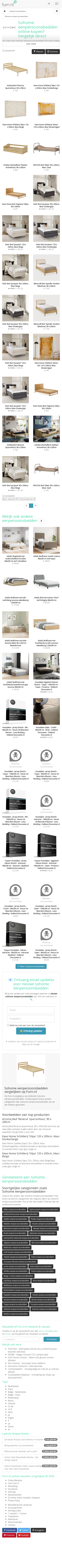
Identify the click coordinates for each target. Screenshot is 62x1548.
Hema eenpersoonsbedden (42, 1257)
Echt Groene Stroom (17, 1357)
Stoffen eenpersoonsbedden (15, 1271)
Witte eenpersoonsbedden (15, 1209)
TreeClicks (12, 1348)
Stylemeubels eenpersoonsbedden (44, 1209)
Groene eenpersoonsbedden (16, 1299)
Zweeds (11, 1403)
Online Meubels (15, 1480)
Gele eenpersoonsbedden (41, 1266)
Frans (10, 1389)
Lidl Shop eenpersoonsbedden (16, 1280)
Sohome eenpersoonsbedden (44, 1309)
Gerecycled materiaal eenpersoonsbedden (21, 1238)
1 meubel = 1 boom (17, 1513)
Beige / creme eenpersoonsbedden (18, 1276)
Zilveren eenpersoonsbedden (16, 1309)
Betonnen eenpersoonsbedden (17, 1228)
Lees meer (31, 43)
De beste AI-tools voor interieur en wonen (30, 1439)
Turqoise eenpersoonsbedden (43, 1304)
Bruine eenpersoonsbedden (43, 1299)
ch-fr (10, 1409)
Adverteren (13, 1519)
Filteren (39, 51)
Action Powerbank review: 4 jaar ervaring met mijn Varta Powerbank (30, 1467)
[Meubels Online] (4, 11)
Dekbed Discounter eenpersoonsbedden (20, 1214)
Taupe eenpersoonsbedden (15, 1304)
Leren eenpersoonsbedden (15, 1266)
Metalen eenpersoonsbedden (16, 1223)
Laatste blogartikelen (15, 1433)
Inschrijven (52, 1339)
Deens (11, 1426)
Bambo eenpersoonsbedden (16, 1314)
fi (8, 1420)
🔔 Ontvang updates (31, 1030)
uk (9, 1423)
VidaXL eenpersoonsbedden (15, 1219)
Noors (11, 1400)
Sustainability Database (19, 1374)
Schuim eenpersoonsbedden (44, 1295)
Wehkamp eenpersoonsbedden (17, 1285)
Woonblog (12, 1486)
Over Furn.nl (13, 1483)
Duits (10, 1412)
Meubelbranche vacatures (20, 1504)
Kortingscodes (14, 1510)
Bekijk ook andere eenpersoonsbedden (20, 518)
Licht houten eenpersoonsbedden (18, 1252)
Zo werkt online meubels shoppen (24, 1497)
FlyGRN (11, 1354)
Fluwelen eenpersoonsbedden (16, 1295)
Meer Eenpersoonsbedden (32, 966)
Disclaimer (13, 1489)
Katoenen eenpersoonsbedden (42, 1233)
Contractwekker (15, 1369)
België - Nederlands (17, 1392)
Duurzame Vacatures (17, 1366)
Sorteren (53, 51)
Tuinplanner (13, 1516)
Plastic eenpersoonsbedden (42, 1219)
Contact (11, 1525)
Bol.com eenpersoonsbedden (44, 1242)
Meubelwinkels (14, 1494)
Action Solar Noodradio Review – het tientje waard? (30, 1458)
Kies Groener (14, 1363)
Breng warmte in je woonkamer (30, 1445)
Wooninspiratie (15, 1522)
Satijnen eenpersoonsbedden (16, 1242)
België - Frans (14, 1394)
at (9, 1429)
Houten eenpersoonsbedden (44, 1223)
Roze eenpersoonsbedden (44, 1280)
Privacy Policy (14, 1500)
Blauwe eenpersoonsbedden (45, 1228)
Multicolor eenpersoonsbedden (17, 1247)
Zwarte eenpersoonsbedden (15, 1257)
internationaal (35, 1366)
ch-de (10, 1406)
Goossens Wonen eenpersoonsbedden (20, 1261)
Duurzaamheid (15, 1507)
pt (9, 1415)
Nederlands (13, 1386)
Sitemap (12, 1491)
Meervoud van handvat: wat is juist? (30, 1451)
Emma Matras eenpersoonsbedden (18, 1290)
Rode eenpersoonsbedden (15, 1233)
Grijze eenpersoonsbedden (42, 1271)
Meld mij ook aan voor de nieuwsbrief (27, 1025)
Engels (11, 1417)
